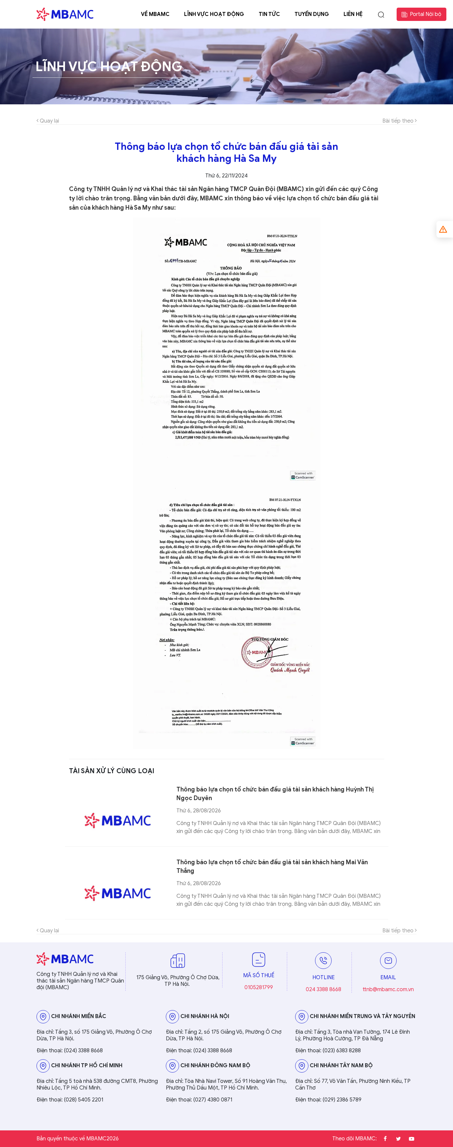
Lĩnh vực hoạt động (214, 14)
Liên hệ (353, 14)
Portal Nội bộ (425, 14)
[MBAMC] (65, 14)
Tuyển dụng (311, 14)
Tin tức (269, 14)
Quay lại (48, 121)
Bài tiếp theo (398, 121)
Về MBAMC (155, 14)
